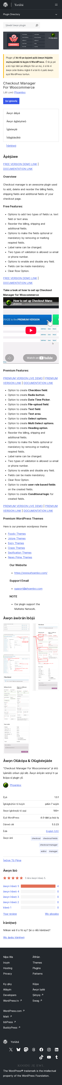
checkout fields (50, 838)
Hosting (7, 968)
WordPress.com (14, 1010)
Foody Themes (17, 533)
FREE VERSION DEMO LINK (20, 164)
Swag (37, 1000)
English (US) (52, 831)
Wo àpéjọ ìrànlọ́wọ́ (13, 937)
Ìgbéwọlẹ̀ (12, 129)
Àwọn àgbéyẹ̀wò (16, 121)
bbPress (9, 1022)
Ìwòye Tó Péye (12, 860)
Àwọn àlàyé (13, 113)
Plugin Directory (11, 14)
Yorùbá (15, 1041)
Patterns (38, 973)
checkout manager (49, 845)
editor (44, 851)
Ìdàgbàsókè (14, 137)
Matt (7, 1016)
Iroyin (6, 962)
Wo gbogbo (52, 913)
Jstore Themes (17, 538)
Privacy (7, 973)
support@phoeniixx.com (28, 588)
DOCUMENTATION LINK (18, 168)
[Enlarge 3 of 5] (25, 658)
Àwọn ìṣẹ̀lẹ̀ (39, 989)
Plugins (37, 968)
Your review (10, 913)
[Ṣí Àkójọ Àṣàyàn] (57, 4)
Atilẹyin (7, 989)
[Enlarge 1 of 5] (25, 627)
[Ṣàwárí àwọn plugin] (37, 25)
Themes (37, 962)
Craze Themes (16, 547)
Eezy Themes (16, 543)
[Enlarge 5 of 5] (54, 627)
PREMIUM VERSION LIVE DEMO (23, 378)
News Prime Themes (20, 557)
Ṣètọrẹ (38, 995)
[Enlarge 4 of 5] (25, 680)
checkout (36, 838)
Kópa (36, 984)
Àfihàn (36, 957)
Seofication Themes (19, 552)
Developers (9, 995)
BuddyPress (12, 1027)
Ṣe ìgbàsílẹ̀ (11, 101)
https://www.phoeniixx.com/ (30, 572)
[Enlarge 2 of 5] (25, 638)
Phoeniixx (20, 92)
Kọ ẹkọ (7, 984)
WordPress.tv (12, 1000)
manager (53, 851)
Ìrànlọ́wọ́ (11, 145)
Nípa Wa (8, 957)
